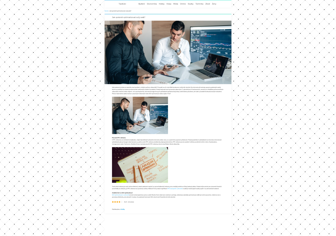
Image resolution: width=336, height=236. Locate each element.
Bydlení (141, 4)
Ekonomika (152, 4)
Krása (169, 4)
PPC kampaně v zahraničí (175, 188)
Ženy (214, 4)
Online (183, 4)
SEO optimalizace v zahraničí (120, 195)
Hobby (161, 4)
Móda (175, 4)
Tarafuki (122, 4)
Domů (106, 11)
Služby (190, 4)
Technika (199, 4)
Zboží (207, 4)
